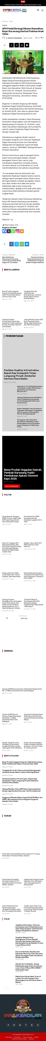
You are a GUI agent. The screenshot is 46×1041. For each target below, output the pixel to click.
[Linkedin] (20, 1025)
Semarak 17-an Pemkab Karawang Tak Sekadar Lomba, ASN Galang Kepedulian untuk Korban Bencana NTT (29, 388)
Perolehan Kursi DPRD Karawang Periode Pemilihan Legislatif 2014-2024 (33, 519)
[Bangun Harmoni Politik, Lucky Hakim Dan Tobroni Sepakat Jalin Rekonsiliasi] (12, 563)
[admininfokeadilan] (4, 37)
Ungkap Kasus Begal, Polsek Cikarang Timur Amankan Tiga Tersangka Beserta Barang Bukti (34, 882)
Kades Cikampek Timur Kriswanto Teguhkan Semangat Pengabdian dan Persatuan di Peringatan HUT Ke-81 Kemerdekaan (29, 411)
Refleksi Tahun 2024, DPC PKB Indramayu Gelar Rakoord (33, 544)
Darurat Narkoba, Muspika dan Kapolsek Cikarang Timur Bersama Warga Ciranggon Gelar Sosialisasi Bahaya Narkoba (29, 954)
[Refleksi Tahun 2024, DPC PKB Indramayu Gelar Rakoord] (34, 533)
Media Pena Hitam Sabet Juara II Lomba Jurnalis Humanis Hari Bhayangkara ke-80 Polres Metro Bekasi (29, 979)
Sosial (11, 21)
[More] (22, 231)
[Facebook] (11, 45)
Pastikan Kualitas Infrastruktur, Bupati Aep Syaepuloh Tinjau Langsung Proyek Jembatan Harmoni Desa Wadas (12, 323)
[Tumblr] (32, 1025)
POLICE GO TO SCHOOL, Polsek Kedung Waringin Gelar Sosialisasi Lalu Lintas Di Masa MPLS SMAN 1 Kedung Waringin (29, 967)
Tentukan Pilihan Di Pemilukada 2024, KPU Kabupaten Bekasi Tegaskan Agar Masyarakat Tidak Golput (33, 603)
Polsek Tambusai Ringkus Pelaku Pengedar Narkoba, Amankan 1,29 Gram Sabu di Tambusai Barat (33, 745)
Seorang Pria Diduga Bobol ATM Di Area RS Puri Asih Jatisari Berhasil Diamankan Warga (34, 717)
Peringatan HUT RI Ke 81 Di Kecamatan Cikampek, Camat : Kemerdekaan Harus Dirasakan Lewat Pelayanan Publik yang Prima (28, 423)
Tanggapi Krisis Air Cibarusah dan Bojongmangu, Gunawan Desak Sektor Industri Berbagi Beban (32, 294)
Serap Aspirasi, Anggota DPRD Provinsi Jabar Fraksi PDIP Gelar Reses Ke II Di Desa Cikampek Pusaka (11, 519)
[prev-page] (3, 808)
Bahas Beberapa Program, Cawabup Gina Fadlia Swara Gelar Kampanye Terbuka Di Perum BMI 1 (33, 575)
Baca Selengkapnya (12, 486)
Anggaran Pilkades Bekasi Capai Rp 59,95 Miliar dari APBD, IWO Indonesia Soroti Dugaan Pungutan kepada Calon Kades (22, 799)
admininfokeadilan (15, 38)
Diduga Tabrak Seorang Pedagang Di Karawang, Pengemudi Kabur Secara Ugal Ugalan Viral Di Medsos (12, 745)
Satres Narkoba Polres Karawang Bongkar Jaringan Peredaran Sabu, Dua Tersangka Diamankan (11, 908)
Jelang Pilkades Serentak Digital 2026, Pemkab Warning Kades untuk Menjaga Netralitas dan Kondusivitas (29, 400)
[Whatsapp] (13, 231)
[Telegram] (27, 45)
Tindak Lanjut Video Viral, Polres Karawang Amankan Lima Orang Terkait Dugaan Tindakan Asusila (33, 908)
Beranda (5, 21)
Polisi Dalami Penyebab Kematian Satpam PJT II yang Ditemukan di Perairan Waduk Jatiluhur (21, 854)
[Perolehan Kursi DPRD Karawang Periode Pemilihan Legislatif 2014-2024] (34, 506)
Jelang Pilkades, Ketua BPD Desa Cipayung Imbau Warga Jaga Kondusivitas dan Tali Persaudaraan (33, 322)
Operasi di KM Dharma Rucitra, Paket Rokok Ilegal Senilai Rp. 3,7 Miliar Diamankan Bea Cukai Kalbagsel (22, 690)
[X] (9, 231)
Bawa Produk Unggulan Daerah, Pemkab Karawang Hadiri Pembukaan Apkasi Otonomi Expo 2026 (11, 293)
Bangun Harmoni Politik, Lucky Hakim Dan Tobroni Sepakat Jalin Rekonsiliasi (11, 574)
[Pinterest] (26, 1025)
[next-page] (7, 808)
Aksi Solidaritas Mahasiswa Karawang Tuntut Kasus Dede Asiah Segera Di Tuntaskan (11, 259)
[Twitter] (16, 45)
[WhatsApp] (22, 45)
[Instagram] (17, 231)
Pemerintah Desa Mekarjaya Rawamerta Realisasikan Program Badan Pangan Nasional (35, 259)
